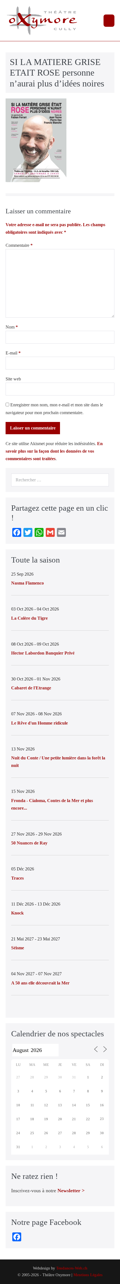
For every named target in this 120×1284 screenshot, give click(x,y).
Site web (13, 378)
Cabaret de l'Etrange (31, 688)
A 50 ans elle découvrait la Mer (40, 983)
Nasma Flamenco (27, 583)
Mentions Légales (87, 1275)
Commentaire (19, 245)
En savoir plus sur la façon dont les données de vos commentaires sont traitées (54, 451)
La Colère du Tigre (29, 618)
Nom (12, 327)
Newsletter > (71, 1190)
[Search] (101, 480)
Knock (17, 913)
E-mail (13, 353)
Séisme (17, 947)
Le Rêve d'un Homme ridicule (39, 723)
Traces (17, 878)
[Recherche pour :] (60, 479)
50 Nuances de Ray (29, 843)
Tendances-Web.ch (71, 1268)
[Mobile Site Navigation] (109, 21)
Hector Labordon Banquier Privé (43, 653)
